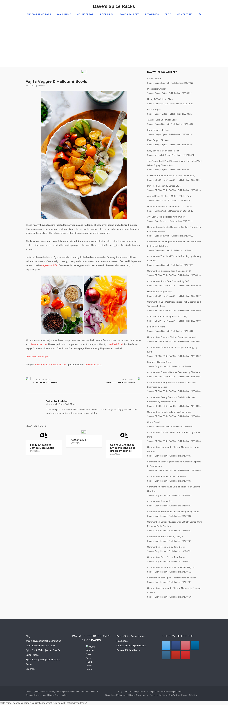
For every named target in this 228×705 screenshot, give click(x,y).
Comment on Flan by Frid (159, 501)
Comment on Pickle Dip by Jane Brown (166, 547)
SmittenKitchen (162, 211)
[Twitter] (166, 645)
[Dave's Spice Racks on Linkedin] (195, 645)
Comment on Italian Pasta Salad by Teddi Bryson (171, 567)
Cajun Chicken (154, 78)
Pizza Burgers (154, 109)
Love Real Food (115, 344)
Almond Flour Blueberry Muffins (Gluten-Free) (169, 196)
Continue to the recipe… (38, 356)
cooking (41, 85)
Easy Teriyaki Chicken (158, 130)
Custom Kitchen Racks (128, 650)
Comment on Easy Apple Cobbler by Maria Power (171, 577)
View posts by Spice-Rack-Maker (61, 404)
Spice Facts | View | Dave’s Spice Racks (168, 695)
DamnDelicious (161, 104)
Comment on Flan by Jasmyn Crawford (166, 476)
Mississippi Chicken (156, 89)
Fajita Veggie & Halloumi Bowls (50, 364)
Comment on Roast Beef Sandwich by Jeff (168, 281)
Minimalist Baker (162, 155)
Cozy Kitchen (161, 366)
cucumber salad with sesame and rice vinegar (169, 206)
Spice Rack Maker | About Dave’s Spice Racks (126, 695)
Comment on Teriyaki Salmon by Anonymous (169, 412)
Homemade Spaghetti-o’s (159, 291)
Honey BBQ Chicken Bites (160, 99)
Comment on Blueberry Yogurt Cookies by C (169, 271)
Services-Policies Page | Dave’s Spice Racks (46, 695)
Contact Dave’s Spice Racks (131, 645)
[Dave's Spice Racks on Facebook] (175, 645)
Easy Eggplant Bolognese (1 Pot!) (163, 150)
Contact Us (184, 14)
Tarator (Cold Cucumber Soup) (162, 119)
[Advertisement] (114, 40)
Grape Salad (153, 422)
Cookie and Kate (93, 364)
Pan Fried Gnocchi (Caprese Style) (164, 186)
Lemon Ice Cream (156, 326)
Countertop (85, 14)
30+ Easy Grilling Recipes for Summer (166, 217)
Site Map (30, 669)
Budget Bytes (161, 93)
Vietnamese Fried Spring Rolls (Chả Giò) (167, 316)
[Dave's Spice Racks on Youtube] (175, 655)
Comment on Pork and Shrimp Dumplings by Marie (172, 337)
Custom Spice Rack (39, 14)
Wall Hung (64, 14)
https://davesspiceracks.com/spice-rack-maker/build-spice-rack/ (153, 691)
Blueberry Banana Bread (159, 362)
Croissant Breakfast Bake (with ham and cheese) (171, 175)
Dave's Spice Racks (114, 6)
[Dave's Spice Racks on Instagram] (166, 655)
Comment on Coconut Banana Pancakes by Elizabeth (173, 372)
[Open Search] (200, 14)
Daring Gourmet (162, 83)
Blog (168, 14)
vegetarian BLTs (49, 265)
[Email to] (185, 655)
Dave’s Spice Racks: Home (130, 636)
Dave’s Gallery (129, 14)
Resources (152, 14)
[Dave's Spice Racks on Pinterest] (185, 645)
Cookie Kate (160, 200)
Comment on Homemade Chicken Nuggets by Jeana (173, 511)
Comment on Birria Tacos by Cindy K (165, 536)
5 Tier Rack (107, 14)
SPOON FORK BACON (165, 180)
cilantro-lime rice (38, 344)
